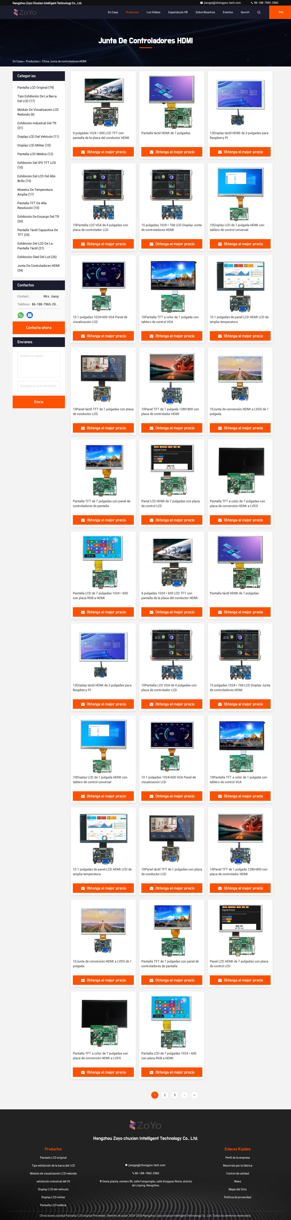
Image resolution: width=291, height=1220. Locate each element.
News (237, 1181)
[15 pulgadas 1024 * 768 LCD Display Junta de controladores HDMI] (171, 193)
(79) (35, 87)
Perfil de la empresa (237, 1157)
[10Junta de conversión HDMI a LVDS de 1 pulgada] (240, 377)
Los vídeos (153, 12)
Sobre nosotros (205, 12)
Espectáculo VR (178, 12)
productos (32, 61)
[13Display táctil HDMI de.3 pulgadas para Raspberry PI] (240, 101)
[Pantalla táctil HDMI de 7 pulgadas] (171, 101)
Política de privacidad (237, 1197)
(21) (35, 246)
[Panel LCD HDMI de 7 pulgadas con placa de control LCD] (171, 469)
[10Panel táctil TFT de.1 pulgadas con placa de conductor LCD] (103, 377)
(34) (38, 268)
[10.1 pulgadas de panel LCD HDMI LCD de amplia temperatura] (240, 285)
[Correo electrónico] (29, 315)
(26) (37, 257)
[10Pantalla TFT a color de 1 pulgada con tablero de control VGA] (171, 285)
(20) (38, 219)
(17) (37, 98)
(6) (38, 112)
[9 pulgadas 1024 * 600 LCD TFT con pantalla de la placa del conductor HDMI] (103, 101)
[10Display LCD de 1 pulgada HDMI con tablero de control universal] (240, 193)
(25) (37, 232)
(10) (34, 145)
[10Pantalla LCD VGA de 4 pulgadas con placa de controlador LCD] (103, 193)
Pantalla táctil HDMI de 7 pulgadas (165, 133)
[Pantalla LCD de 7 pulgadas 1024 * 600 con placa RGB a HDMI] (103, 561)
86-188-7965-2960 (266, 2)
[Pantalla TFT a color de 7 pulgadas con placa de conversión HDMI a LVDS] (240, 469)
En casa (113, 12)
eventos (228, 12)
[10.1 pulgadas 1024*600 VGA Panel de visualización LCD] (103, 285)
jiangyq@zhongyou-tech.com (223, 2)
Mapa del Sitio (238, 1189)
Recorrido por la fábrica (237, 1165)
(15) (36, 178)
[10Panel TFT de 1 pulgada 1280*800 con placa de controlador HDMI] (171, 377)
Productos (132, 12)
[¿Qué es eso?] (21, 315)
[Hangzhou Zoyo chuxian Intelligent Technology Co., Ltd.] (25, 12)
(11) (38, 137)
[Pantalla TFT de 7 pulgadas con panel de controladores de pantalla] (103, 469)
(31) (36, 125)
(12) (35, 154)
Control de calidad (237, 1173)
